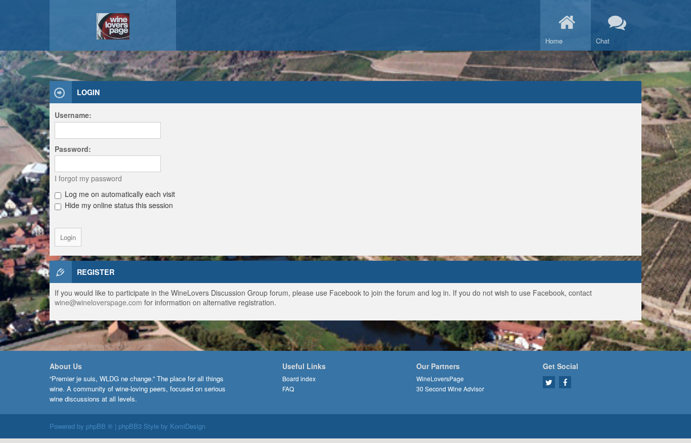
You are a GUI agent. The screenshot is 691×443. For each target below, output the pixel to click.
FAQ (288, 388)
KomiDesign (187, 426)
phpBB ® (99, 426)
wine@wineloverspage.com (98, 302)
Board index (299, 378)
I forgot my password (88, 178)
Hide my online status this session (118, 205)
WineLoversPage (440, 378)
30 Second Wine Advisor (450, 388)
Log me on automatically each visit (119, 194)
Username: (73, 115)
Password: (73, 149)
